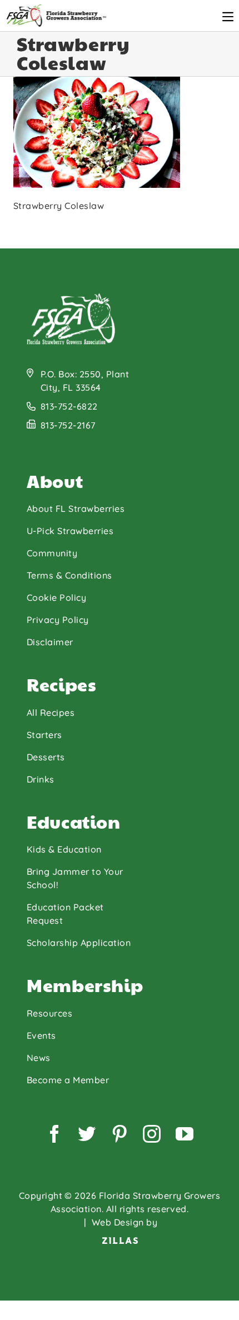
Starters (44, 734)
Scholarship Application (79, 942)
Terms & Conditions (69, 575)
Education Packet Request (65, 913)
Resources (49, 1013)
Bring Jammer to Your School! (75, 878)
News (39, 1057)
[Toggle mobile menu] (228, 16)
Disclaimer (50, 641)
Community (52, 553)
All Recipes (50, 712)
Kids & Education (64, 849)
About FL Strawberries (76, 508)
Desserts (46, 757)
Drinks (40, 779)
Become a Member (68, 1079)
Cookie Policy (56, 597)
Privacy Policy (58, 619)
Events (41, 1035)
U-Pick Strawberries (70, 530)
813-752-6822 (69, 406)
